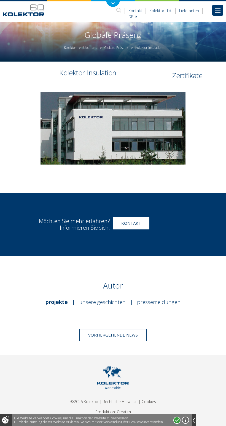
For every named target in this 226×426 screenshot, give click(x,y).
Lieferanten (189, 10)
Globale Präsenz (116, 47)
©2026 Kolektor (84, 401)
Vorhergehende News (113, 335)
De (131, 16)
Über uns (90, 47)
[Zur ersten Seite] (23, 10)
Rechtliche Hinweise (120, 401)
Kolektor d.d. (160, 10)
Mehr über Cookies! (185, 420)
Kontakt (135, 10)
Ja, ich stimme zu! (177, 420)
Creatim (124, 411)
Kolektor (70, 47)
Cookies (149, 401)
